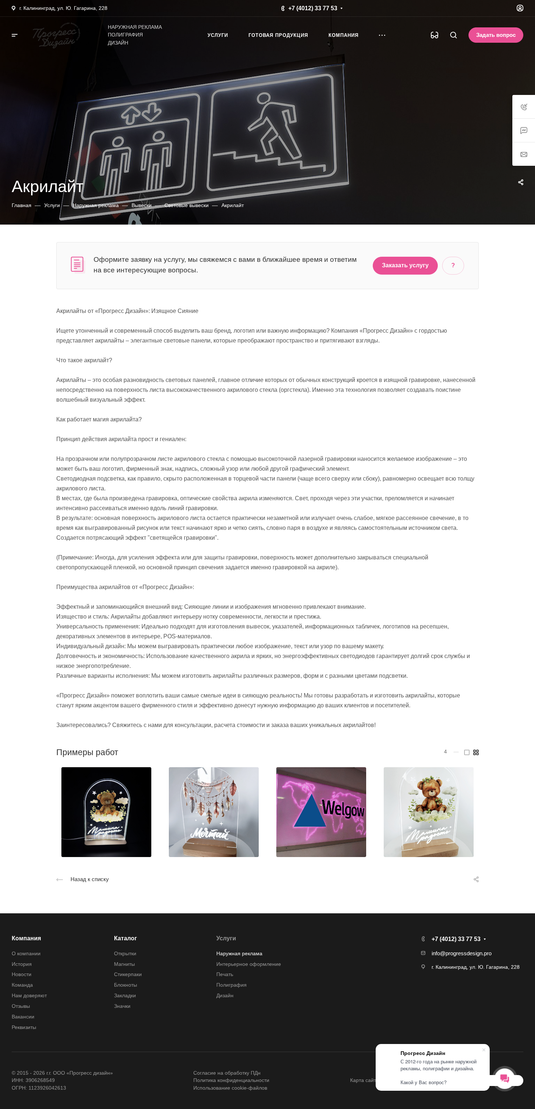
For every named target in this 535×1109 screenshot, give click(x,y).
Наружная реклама (239, 953)
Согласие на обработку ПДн (227, 1073)
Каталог (125, 938)
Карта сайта (364, 1080)
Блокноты (125, 985)
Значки (122, 1006)
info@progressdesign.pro (462, 953)
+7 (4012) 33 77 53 (312, 8)
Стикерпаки (128, 974)
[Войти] (520, 8)
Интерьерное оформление (248, 964)
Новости (21, 974)
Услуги (226, 938)
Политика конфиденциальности (231, 1080)
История (22, 964)
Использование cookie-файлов (230, 1088)
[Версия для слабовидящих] (434, 35)
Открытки (125, 953)
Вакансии (23, 1017)
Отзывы (21, 1006)
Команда (22, 985)
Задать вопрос (496, 35)
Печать (224, 974)
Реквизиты (24, 1027)
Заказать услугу (405, 265)
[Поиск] (453, 35)
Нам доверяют (29, 995)
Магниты (124, 964)
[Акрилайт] (106, 812)
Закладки (125, 995)
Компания (26, 938)
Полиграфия (231, 985)
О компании (26, 953)
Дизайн (225, 995)
